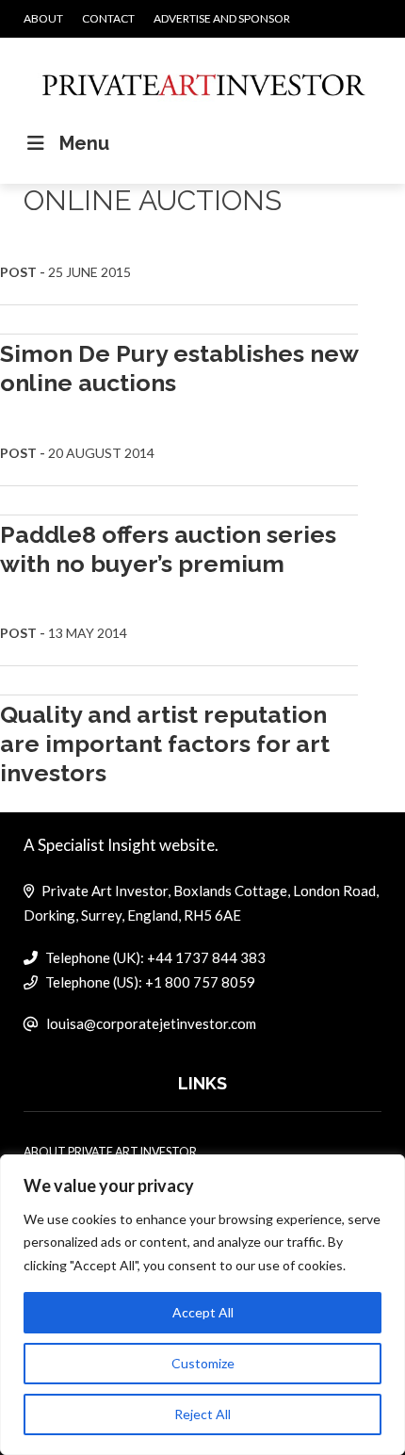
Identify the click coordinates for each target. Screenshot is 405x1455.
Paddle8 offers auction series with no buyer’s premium (168, 549)
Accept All (203, 1312)
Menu (84, 143)
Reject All (202, 1414)
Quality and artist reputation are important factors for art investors (165, 744)
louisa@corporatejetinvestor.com (151, 1023)
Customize (203, 1363)
